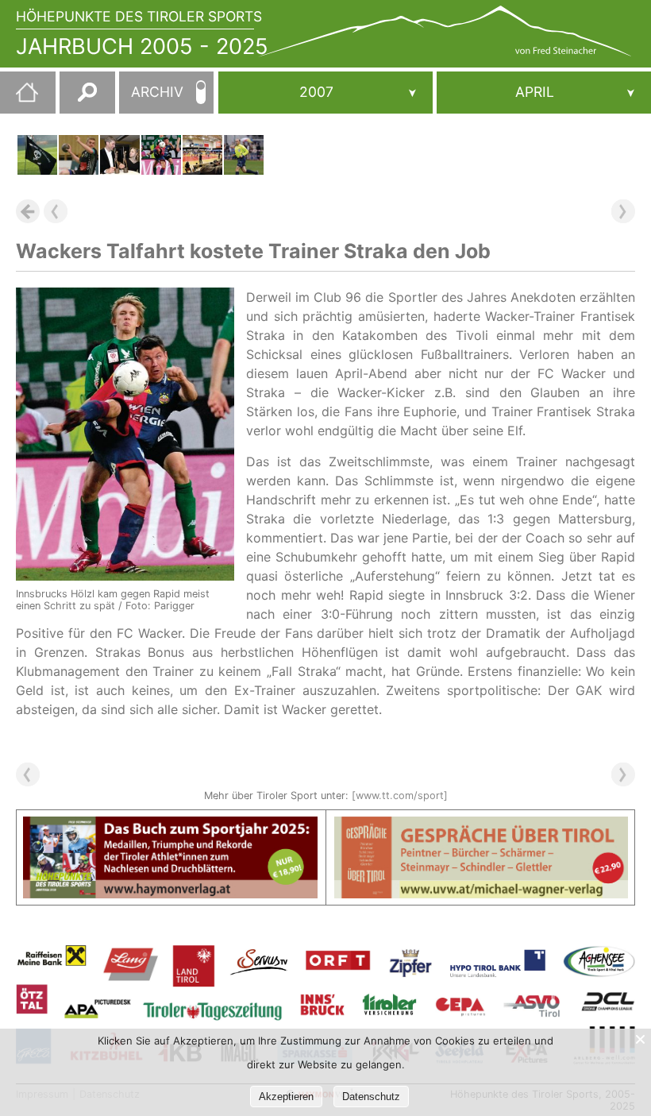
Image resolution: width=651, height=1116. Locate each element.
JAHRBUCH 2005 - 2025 (142, 46)
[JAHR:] (325, 92)
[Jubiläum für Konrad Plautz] (244, 155)
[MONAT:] (544, 92)
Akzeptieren (286, 1096)
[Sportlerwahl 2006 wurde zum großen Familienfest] (120, 155)
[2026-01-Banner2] (481, 826)
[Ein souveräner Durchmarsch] (78, 155)
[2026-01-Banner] (170, 826)
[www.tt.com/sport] (400, 795)
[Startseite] (19, 98)
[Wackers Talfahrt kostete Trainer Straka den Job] (161, 155)
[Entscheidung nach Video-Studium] (37, 155)
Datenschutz (371, 1096)
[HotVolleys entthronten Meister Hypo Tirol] (202, 155)
